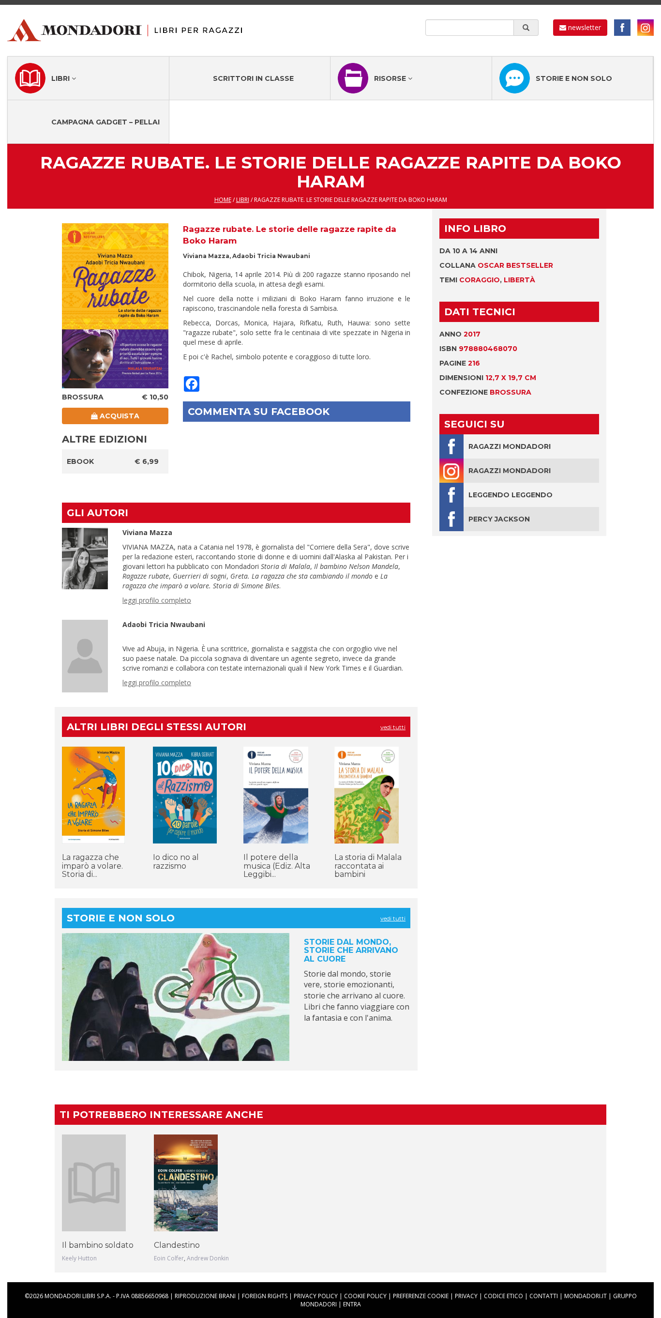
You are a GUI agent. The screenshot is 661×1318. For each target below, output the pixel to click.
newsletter (583, 27)
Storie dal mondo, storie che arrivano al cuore (351, 950)
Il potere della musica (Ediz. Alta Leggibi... (276, 866)
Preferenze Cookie (421, 1296)
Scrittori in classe (253, 78)
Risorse (391, 78)
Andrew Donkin (208, 1258)
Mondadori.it (585, 1296)
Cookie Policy (365, 1296)
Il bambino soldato (98, 1245)
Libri (61, 78)
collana (496, 265)
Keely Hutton (79, 1258)
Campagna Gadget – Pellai (105, 122)
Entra (352, 1304)
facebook (622, 27)
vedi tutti (393, 727)
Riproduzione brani (205, 1296)
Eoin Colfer (169, 1258)
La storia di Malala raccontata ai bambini (368, 866)
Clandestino (177, 1245)
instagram (645, 27)
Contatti (543, 1296)
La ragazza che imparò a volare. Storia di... (92, 866)
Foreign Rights (264, 1296)
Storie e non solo (574, 78)
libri (242, 200)
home (222, 200)
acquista (118, 416)
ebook (80, 461)
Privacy (466, 1296)
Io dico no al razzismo (176, 862)
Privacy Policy (316, 1296)
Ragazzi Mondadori (509, 446)
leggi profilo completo (156, 600)
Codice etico (503, 1296)
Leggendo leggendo (510, 494)
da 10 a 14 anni (468, 250)
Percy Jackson (499, 519)
